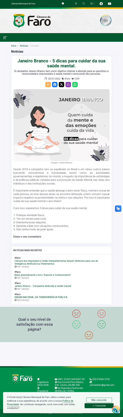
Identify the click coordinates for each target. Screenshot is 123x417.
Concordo (100, 405)
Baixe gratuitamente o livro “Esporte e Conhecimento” (43, 275)
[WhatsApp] (75, 84)
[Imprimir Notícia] (48, 84)
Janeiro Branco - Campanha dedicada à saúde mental (43, 286)
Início (13, 45)
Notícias (24, 45)
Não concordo (99, 400)
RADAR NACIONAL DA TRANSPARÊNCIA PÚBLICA (41, 297)
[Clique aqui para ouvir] (68, 84)
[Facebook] (54, 84)
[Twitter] (61, 84)
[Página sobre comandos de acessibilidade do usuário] (92, 3)
